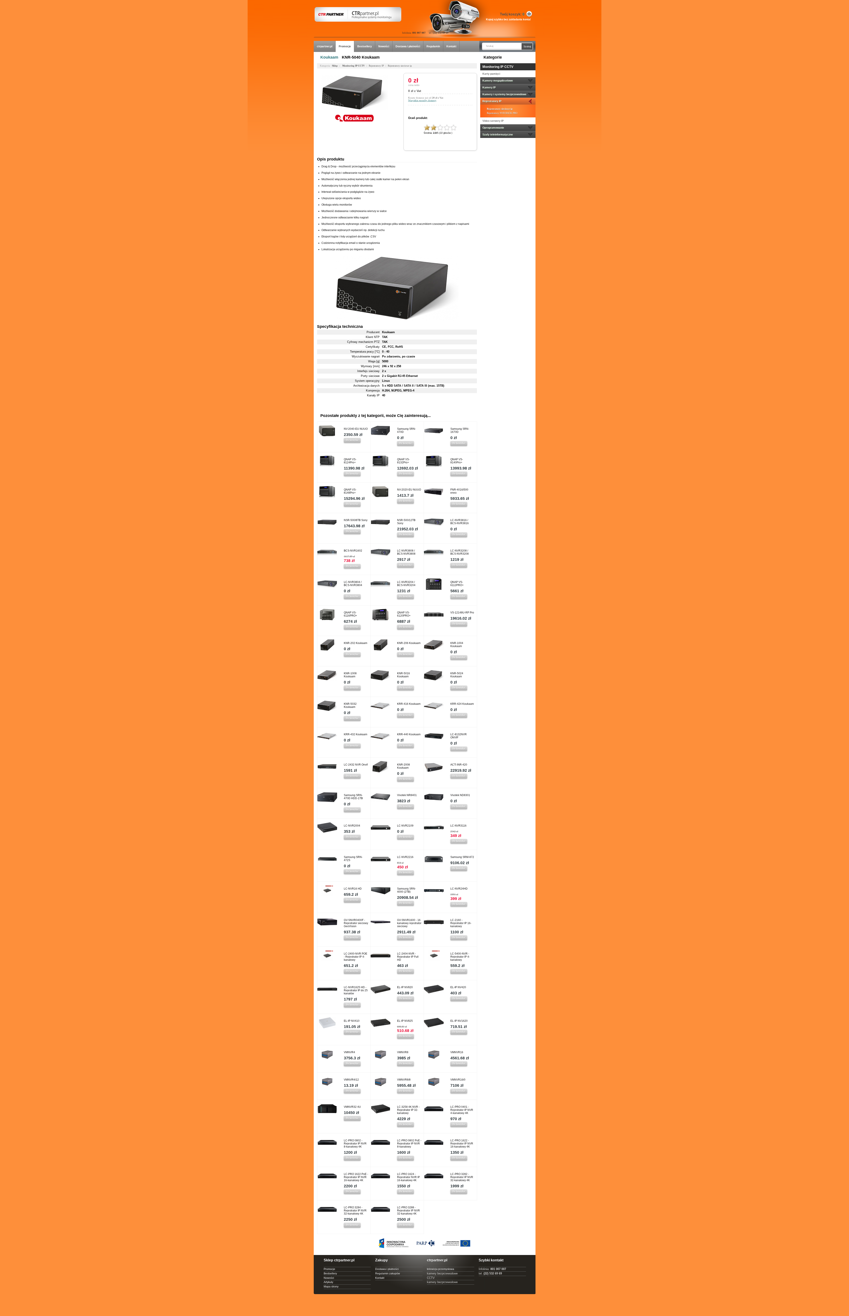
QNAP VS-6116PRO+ (350, 614)
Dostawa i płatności (408, 46)
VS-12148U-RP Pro (462, 612)
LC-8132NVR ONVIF (458, 736)
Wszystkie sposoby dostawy (422, 100)
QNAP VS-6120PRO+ (404, 614)
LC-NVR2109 (405, 825)
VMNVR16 (456, 1052)
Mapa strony (331, 1286)
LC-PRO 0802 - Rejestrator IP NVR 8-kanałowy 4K (355, 1143)
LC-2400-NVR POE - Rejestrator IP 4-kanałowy (355, 956)
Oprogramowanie (493, 127)
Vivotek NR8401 (407, 795)
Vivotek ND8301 (460, 795)
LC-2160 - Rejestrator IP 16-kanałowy (460, 923)
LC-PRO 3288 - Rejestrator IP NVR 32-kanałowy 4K (408, 1210)
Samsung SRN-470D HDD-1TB (353, 797)
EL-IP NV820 (405, 987)
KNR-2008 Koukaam (403, 766)
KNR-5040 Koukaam (361, 57)
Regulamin (433, 46)
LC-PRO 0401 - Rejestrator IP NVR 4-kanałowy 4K (461, 1110)
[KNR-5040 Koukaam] (354, 111)
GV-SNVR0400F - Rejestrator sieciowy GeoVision (356, 923)
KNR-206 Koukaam (409, 643)
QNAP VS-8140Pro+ (456, 461)
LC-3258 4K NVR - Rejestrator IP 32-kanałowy (408, 1110)
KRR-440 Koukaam (409, 734)
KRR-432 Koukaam (355, 734)
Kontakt (451, 46)
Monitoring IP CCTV (497, 67)
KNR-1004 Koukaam (456, 645)
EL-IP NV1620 (459, 1020)
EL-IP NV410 (351, 1020)
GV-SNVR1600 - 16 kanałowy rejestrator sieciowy (409, 923)
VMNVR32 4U (352, 1106)
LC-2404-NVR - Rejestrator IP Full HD (408, 956)
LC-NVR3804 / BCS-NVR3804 (353, 584)
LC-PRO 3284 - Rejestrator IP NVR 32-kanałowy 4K (355, 1210)
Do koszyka (352, 440)
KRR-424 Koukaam (462, 703)
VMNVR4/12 (351, 1079)
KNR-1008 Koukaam (350, 675)
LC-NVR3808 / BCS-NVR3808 (406, 552)
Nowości (383, 46)
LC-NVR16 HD (353, 888)
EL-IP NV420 (458, 987)
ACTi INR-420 (458, 764)
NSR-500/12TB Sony (406, 522)
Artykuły (328, 1282)
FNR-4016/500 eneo (459, 491)
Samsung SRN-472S (353, 859)
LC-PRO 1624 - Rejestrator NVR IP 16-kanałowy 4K (408, 1177)
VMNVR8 (402, 1052)
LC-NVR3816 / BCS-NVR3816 (459, 522)
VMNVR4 (349, 1052)
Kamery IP (489, 87)
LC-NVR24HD (459, 888)
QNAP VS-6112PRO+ (457, 584)
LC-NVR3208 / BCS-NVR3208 (459, 552)
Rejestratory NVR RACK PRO (502, 113)
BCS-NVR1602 (353, 550)
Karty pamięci (491, 73)
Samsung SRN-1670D (459, 430)
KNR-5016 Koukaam (403, 675)
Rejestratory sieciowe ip (499, 108)
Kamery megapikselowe (497, 80)
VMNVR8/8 (404, 1079)
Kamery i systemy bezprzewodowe (504, 94)
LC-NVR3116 (458, 825)
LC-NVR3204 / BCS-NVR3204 (406, 584)
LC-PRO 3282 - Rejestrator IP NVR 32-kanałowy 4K (461, 1177)
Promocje (345, 46)
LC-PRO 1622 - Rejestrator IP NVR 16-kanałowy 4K (461, 1143)
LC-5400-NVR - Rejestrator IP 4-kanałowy (460, 956)
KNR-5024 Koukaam (456, 675)
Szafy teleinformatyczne (497, 134)
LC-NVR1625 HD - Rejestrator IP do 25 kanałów (356, 990)
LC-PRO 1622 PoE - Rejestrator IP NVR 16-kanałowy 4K (356, 1177)
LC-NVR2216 (405, 857)
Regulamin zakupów (387, 1273)
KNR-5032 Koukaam (350, 705)
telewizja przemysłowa (440, 1269)
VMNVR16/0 (457, 1079)
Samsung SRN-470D (406, 430)
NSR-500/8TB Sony (355, 520)
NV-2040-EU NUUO (356, 428)
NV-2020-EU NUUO (409, 489)
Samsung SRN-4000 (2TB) (406, 890)
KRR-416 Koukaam (409, 703)
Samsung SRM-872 (462, 857)
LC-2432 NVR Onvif (356, 764)
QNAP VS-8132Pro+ (403, 461)
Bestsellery (364, 46)
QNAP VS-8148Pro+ (350, 491)
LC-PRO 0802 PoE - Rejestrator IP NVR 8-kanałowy (409, 1143)
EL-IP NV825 (405, 1020)
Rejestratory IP (491, 101)
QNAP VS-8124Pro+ (350, 461)
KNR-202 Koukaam (355, 643)
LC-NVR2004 (352, 825)
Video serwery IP (493, 120)
